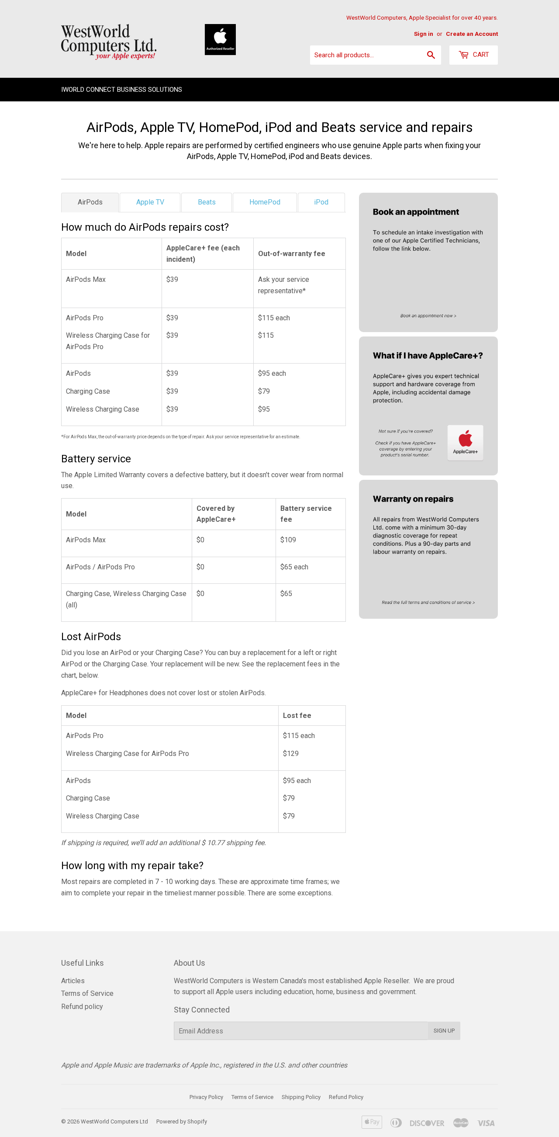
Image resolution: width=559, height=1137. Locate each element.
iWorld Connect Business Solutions (121, 90)
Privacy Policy (206, 1097)
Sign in (423, 33)
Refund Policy (346, 1097)
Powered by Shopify (181, 1121)
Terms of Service (87, 993)
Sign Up (444, 1030)
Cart (480, 55)
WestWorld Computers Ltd (114, 1121)
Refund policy (82, 1006)
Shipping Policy (301, 1097)
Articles (73, 981)
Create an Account (472, 33)
